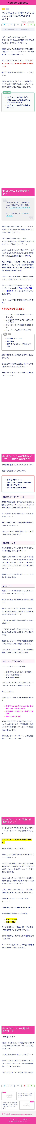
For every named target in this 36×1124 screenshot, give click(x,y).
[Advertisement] (18, 132)
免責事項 (25, 1119)
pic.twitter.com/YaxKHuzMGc (19, 208)
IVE (3, 9)
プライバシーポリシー (14, 1119)
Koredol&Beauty (18, 2)
